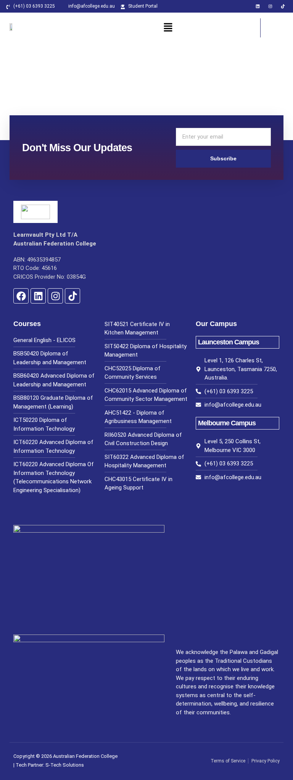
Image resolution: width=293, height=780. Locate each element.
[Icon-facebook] (245, 6)
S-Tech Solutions (64, 765)
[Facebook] (21, 296)
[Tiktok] (283, 6)
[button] (168, 27)
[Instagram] (270, 6)
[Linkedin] (257, 6)
